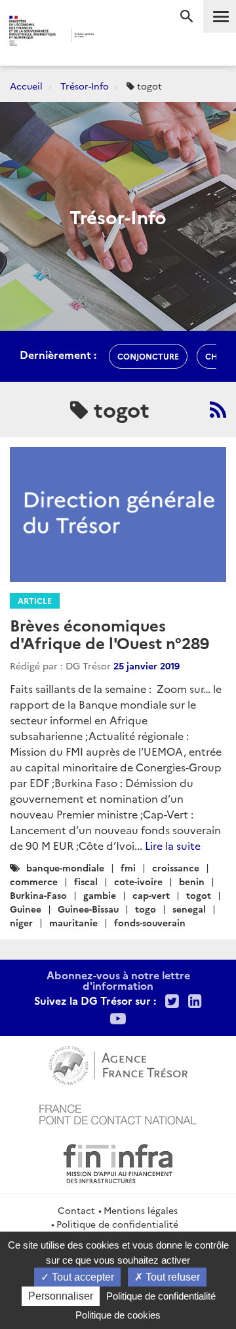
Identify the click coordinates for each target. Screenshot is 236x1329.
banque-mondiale (65, 867)
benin (192, 881)
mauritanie (73, 922)
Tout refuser (171, 1277)
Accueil (26, 85)
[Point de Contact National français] (118, 1112)
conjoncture (148, 356)
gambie (99, 894)
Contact (76, 1210)
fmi (128, 867)
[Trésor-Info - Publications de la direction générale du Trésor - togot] (218, 409)
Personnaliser (60, 1296)
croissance (175, 867)
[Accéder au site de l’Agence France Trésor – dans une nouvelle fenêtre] (118, 1063)
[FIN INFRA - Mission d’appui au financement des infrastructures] (118, 1161)
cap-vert (151, 894)
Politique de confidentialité (117, 1223)
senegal (189, 908)
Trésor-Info (84, 85)
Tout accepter (81, 1277)
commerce (34, 881)
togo (145, 908)
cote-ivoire (138, 881)
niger (21, 922)
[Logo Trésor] (110, 36)
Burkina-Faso (38, 894)
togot (198, 894)
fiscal (86, 881)
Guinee (25, 908)
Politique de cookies (118, 1315)
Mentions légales (141, 1210)
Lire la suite (173, 845)
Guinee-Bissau (88, 908)
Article (35, 600)
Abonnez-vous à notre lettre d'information (118, 979)
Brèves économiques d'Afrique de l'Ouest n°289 (109, 633)
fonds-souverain (150, 922)
